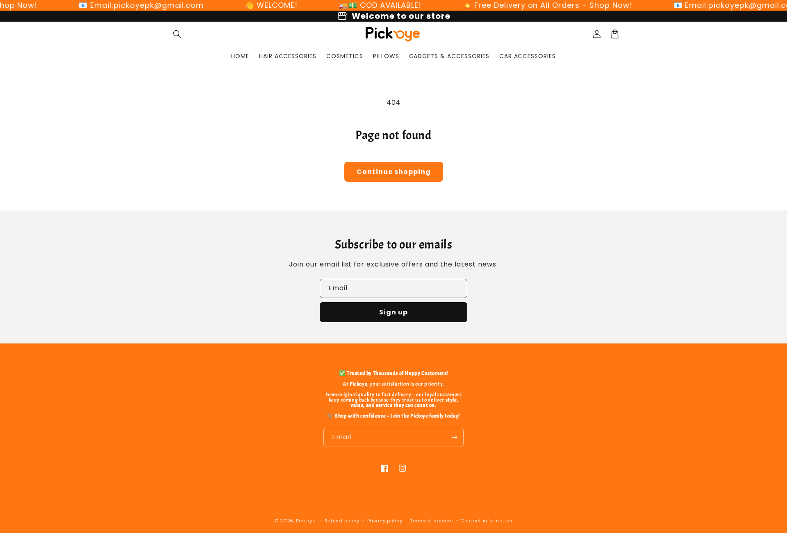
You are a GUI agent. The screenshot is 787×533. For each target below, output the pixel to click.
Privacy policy (385, 520)
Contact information (486, 520)
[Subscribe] (454, 437)
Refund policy (342, 520)
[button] (177, 34)
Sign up (393, 312)
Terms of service (431, 520)
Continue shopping (394, 171)
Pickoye (305, 520)
